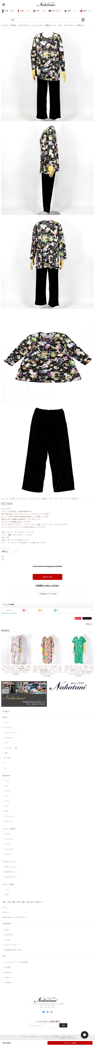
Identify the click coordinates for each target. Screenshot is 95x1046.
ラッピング (5, 548)
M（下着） (8, 758)
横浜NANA (6, 776)
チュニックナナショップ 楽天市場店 (16, 962)
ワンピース (8, 727)
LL (5, 768)
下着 (6, 753)
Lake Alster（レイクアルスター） (14, 917)
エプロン (7, 801)
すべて (9, 610)
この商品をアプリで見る (47, 594)
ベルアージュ (9, 839)
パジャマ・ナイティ (11, 732)
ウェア (7, 743)
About (7, 929)
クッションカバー (10, 816)
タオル (7, 786)
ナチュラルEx (9, 849)
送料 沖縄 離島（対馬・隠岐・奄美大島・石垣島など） (23, 902)
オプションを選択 (70, 1043)
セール (4, 912)
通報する (89, 624)
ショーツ (7, 889)
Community (9, 935)
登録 (63, 1025)
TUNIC (4, 717)
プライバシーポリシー (12, 945)
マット (7, 796)
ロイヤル (7, 834)
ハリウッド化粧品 (8, 829)
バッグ (7, 722)
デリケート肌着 (8, 884)
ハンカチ (7, 791)
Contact (7, 940)
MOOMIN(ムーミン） (11, 872)
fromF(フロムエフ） (11, 877)
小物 (6, 811)
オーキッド (8, 854)
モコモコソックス (8, 862)
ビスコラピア (9, 738)
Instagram (8, 982)
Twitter (7, 977)
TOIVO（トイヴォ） (11, 867)
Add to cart (47, 577)
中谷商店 (8, 967)
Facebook (8, 972)
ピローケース (9, 821)
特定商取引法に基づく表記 (13, 950)
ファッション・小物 (11, 748)
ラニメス (7, 844)
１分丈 (7, 894)
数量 (2, 556)
